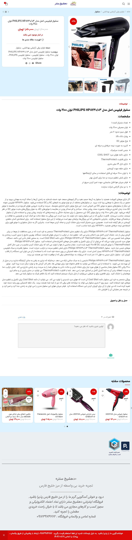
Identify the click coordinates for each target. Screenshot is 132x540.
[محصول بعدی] (3, 12)
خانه (128, 11)
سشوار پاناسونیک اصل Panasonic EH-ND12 (50, 415)
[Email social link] (33, 63)
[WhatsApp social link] (29, 63)
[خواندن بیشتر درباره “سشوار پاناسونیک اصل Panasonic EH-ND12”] (38, 391)
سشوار (97, 11)
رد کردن (4, 535)
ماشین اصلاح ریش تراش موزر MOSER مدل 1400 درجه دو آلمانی (17, 415)
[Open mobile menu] (128, 3)
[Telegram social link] (26, 63)
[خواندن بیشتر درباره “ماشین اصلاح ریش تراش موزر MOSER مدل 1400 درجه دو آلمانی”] (5, 391)
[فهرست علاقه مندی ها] (102, 395)
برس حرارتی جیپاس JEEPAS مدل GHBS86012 (82, 415)
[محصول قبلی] (8, 12)
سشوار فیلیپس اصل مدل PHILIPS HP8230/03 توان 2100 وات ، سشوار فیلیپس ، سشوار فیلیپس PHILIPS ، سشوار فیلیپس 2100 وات (33, 55)
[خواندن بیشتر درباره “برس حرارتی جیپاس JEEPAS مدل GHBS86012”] (70, 391)
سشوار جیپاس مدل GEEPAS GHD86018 (116, 415)
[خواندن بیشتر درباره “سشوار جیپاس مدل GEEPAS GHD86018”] (102, 391)
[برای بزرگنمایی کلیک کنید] (125, 73)
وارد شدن (22, 317)
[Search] (123, 3)
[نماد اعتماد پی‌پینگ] (125, 446)
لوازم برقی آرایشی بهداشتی (113, 11)
